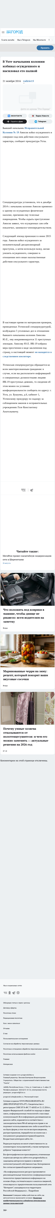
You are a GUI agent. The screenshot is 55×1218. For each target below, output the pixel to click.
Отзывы (6, 1028)
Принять (45, 48)
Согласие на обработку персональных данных (21, 1044)
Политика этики (9, 1013)
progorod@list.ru (18, 1092)
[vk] (23, 490)
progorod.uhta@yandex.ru (13, 1097)
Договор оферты (9, 1008)
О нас (5, 1033)
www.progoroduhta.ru (25, 1075)
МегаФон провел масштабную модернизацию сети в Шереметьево (27, 559)
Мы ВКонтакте (39, 40)
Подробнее (33, 1190)
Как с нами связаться (11, 1023)
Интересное (8, 1064)
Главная (6, 1059)
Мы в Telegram (23, 40)
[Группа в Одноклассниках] (9, 993)
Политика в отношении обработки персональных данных (26, 1049)
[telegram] (32, 490)
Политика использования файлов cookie (19, 1054)
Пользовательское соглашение (15, 1038)
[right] (52, 40)
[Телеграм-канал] (40, 121)
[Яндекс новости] (40, 116)
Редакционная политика (12, 1018)
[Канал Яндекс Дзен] (15, 121)
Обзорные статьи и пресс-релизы (16, 1003)
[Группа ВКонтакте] (15, 116)
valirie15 (28, 81)
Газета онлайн (7, 40)
